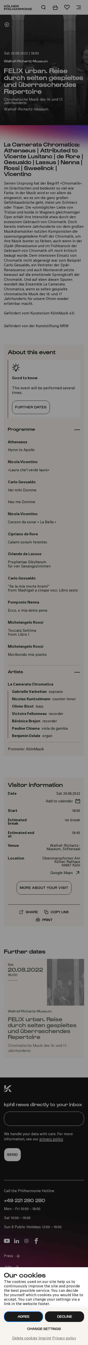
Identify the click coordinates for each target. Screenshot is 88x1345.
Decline (64, 1316)
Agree (24, 1316)
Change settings (44, 1329)
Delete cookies (24, 1338)
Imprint (44, 1338)
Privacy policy (64, 1338)
